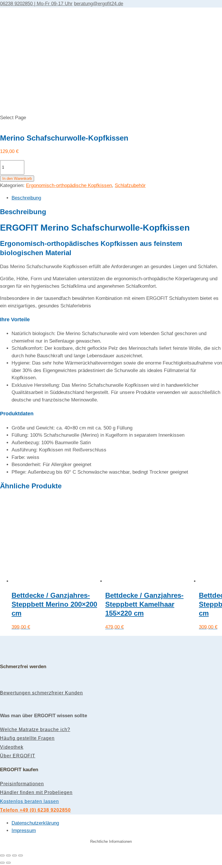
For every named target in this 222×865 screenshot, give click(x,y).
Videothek (11, 747)
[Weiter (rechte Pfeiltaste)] (8, 863)
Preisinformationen (22, 783)
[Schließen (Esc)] (20, 855)
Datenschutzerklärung (35, 823)
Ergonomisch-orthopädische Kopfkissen (69, 185)
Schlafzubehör (130, 185)
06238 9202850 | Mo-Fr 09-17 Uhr (36, 3)
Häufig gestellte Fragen (27, 738)
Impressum (24, 830)
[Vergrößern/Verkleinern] (2, 855)
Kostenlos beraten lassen (29, 801)
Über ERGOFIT (17, 755)
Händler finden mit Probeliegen (36, 792)
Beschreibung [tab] (26, 198)
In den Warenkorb (17, 178)
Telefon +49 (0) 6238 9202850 (35, 810)
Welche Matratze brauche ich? (35, 729)
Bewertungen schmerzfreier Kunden (41, 692)
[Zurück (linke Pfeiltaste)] (2, 863)
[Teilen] (14, 855)
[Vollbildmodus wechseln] (8, 855)
